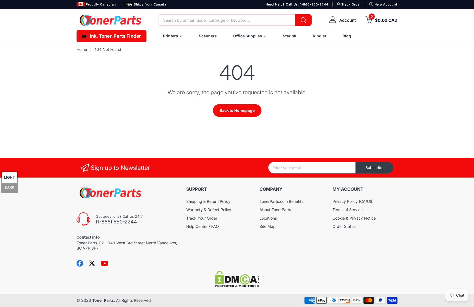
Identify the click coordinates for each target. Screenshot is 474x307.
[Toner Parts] (111, 20)
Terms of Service (347, 209)
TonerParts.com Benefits (281, 201)
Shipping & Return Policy (208, 201)
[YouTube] (104, 263)
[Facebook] (80, 263)
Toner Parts (103, 300)
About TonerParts (275, 209)
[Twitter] (92, 263)
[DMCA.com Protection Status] (237, 285)
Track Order (351, 4)
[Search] (303, 20)
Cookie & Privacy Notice (354, 218)
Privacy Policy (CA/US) (353, 201)
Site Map (267, 226)
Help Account (385, 4)
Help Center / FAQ (202, 226)
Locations (268, 218)
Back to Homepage (237, 110)
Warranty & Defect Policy (208, 209)
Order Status (344, 226)
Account (347, 20)
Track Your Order (201, 218)
